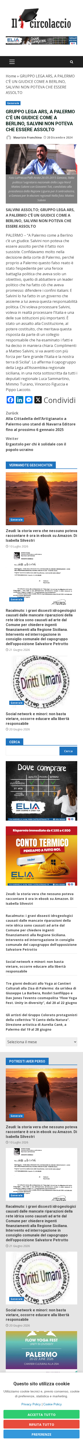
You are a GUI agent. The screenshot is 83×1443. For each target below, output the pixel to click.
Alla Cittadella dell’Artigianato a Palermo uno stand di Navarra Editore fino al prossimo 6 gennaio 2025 (41, 421)
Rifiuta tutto (41, 1424)
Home (11, 76)
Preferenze (41, 1434)
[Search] (71, 61)
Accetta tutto (42, 1414)
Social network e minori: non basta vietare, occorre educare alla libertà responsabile (41, 681)
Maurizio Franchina (27, 137)
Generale (13, 103)
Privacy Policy (31, 1404)
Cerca (14, 742)
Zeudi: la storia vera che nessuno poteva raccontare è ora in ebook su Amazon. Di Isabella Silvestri (41, 498)
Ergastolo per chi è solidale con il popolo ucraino (36, 444)
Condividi (60, 400)
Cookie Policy (52, 1404)
